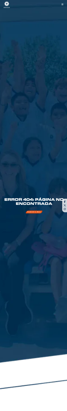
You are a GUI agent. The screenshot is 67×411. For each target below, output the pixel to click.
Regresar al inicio (34, 212)
